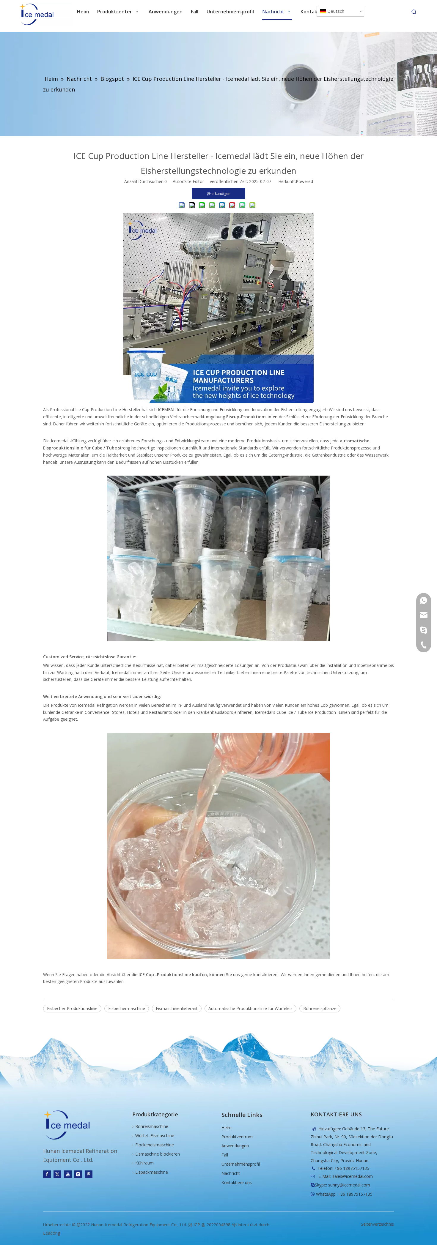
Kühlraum (144, 1163)
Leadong (51, 1233)
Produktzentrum (237, 1137)
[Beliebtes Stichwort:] (414, 12)
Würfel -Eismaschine (154, 1135)
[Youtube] (68, 1174)
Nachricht (230, 1173)
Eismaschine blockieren (157, 1154)
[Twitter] (57, 1174)
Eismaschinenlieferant (177, 1008)
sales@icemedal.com (352, 1176)
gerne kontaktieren (260, 974)
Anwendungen (235, 1145)
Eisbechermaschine (126, 1008)
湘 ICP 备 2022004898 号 (212, 1224)
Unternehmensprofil (240, 1164)
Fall (224, 1155)
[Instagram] (78, 1174)
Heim (226, 1127)
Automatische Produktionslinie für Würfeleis (250, 1008)
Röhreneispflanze (320, 1008)
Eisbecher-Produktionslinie (72, 1008)
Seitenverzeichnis (377, 1224)
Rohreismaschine (151, 1126)
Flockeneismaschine (154, 1145)
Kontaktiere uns (236, 1182)
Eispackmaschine (151, 1172)
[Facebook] (47, 1174)
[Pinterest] (88, 1174)
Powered (304, 181)
